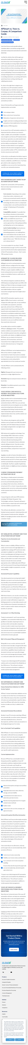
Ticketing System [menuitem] (6, 995)
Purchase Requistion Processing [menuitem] (9, 990)
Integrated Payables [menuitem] (6, 982)
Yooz (2, 398)
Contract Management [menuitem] (7, 993)
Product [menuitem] (4, 1002)
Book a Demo (14, 949)
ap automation (16, 39)
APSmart (3, 263)
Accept (10, 1039)
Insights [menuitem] (4, 1014)
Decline (19, 1039)
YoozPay (3, 455)
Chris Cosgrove (15, 37)
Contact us (4, 911)
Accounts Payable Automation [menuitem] (8, 979)
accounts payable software (7, 39)
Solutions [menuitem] (4, 1004)
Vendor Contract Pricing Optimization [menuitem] (10, 984)
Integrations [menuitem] (4, 1007)
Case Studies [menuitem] (5, 1016)
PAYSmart (9, 328)
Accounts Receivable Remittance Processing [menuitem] (11, 987)
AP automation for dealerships (7, 42)
